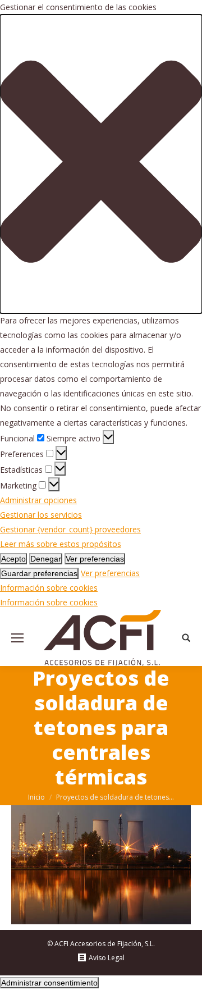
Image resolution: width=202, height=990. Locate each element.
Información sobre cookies (49, 587)
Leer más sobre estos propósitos (60, 544)
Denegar (45, 558)
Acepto (13, 558)
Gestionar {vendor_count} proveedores (70, 529)
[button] (101, 164)
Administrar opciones (38, 500)
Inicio (36, 797)
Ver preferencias (95, 558)
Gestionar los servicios (41, 514)
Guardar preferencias (39, 573)
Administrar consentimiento (49, 982)
